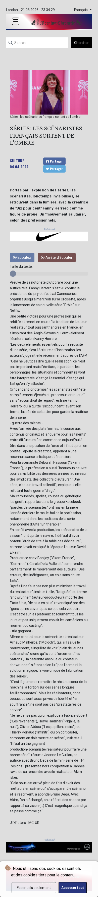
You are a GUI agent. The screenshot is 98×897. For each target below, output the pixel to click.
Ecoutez (24, 257)
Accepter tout (72, 888)
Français (81, 10)
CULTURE (17, 160)
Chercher (81, 43)
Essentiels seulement (34, 888)
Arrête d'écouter (58, 257)
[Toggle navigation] (16, 21)
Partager (56, 161)
